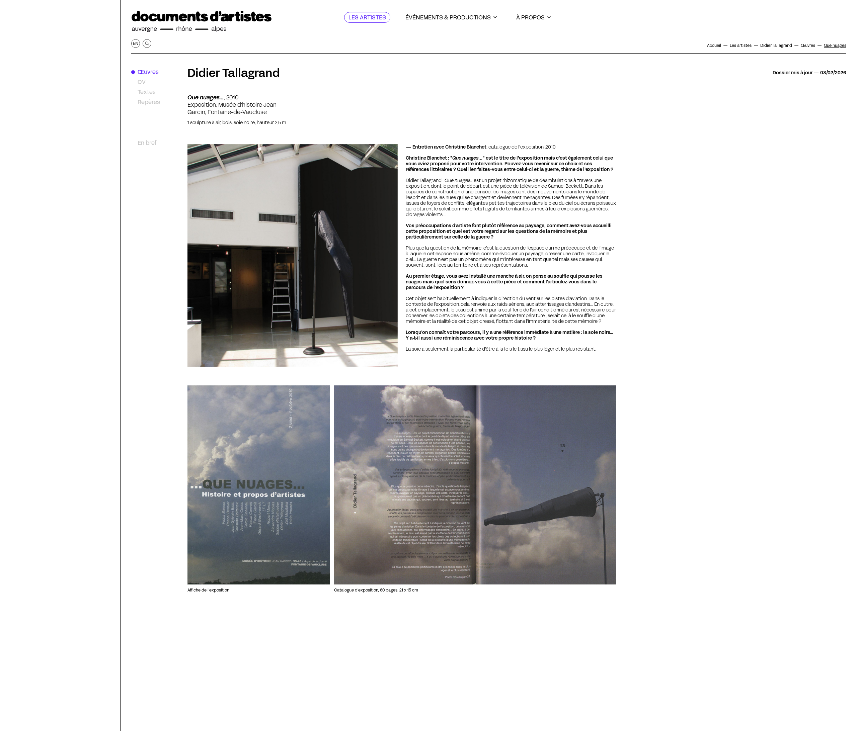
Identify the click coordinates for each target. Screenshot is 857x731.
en (135, 43)
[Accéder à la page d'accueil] (201, 21)
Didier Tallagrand (233, 73)
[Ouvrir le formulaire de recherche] (147, 43)
